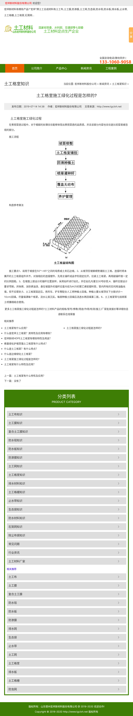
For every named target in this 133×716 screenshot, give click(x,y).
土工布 (12, 577)
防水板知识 (15, 449)
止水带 (12, 646)
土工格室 (14, 663)
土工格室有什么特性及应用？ (20, 364)
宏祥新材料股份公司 (85, 83)
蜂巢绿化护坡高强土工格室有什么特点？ (26, 343)
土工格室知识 (119, 83)
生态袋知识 (15, 509)
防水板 (12, 611)
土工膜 (12, 585)
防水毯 (12, 602)
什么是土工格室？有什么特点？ (21, 348)
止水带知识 (15, 500)
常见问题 (14, 544)
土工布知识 (15, 414)
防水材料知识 (16, 518)
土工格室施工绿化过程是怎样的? (21, 359)
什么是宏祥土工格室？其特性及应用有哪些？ (28, 333)
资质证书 (17, 77)
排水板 (12, 672)
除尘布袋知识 (16, 535)
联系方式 (42, 77)
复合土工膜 (15, 594)
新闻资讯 (86, 68)
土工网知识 (15, 466)
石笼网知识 (15, 526)
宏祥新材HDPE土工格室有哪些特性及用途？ (28, 338)
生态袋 (12, 637)
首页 (14, 68)
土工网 (12, 654)
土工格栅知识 (16, 492)
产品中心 (61, 68)
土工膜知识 (15, 423)
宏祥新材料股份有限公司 (18, 3)
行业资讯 (14, 552)
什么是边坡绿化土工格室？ (18, 353)
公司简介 (36, 68)
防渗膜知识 (15, 457)
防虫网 (12, 689)
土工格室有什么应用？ (16, 327)
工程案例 (111, 68)
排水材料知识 (16, 483)
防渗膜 (12, 620)
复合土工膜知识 (18, 431)
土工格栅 (14, 680)
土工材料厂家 (16, 561)
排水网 (12, 628)
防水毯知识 (15, 440)
